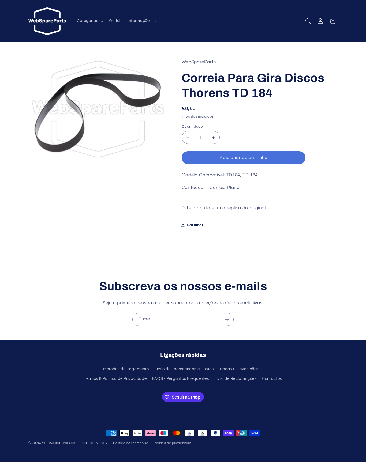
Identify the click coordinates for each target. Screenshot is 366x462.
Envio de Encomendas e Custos (184, 369)
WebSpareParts (55, 442)
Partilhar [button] (195, 225)
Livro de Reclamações (235, 379)
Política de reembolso (130, 443)
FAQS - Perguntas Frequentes (180, 379)
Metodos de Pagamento (126, 369)
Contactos (272, 379)
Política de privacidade (172, 443)
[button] (89, 21)
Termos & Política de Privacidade (115, 379)
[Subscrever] (227, 319)
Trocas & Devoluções (239, 369)
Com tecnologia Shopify (88, 442)
